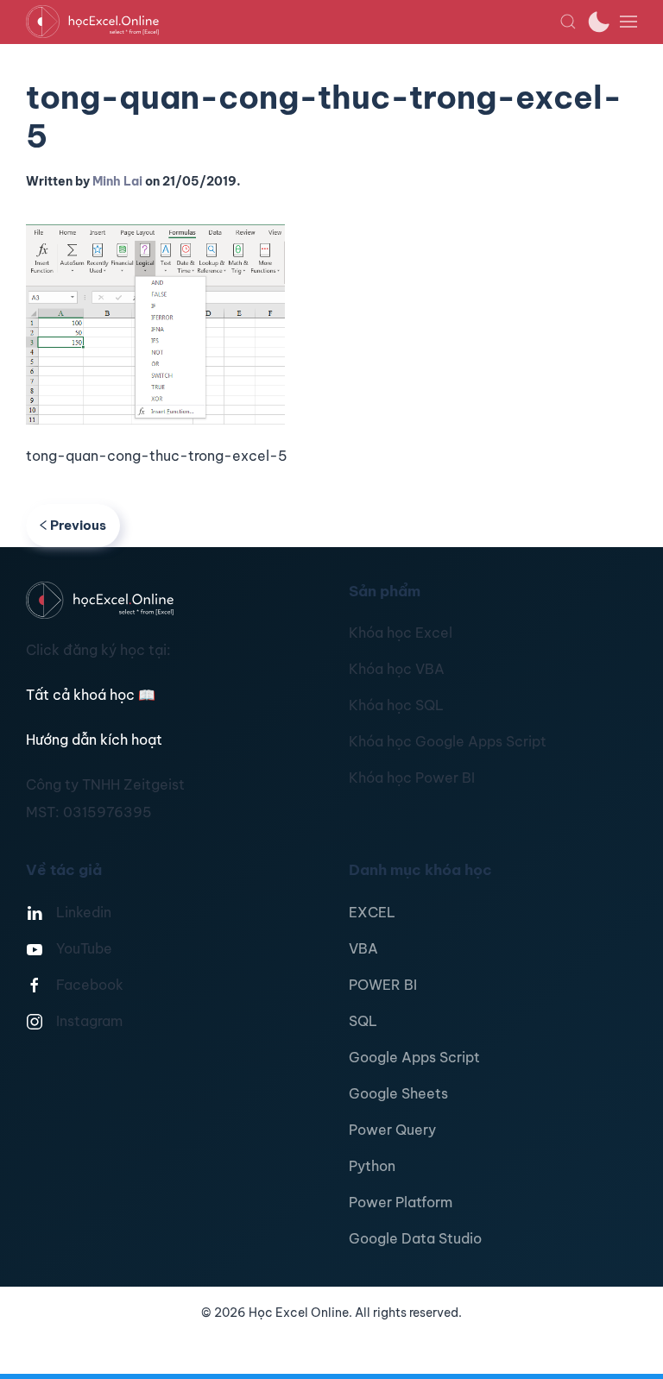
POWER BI (383, 984)
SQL (363, 1021)
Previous (78, 525)
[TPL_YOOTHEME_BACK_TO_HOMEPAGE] (292, 21)
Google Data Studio (415, 1238)
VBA (363, 948)
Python (372, 1165)
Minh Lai (117, 181)
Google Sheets (398, 1093)
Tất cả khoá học (90, 694)
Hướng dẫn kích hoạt (94, 739)
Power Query (392, 1129)
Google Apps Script (414, 1057)
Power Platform (400, 1202)
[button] (568, 21)
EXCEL (372, 912)
